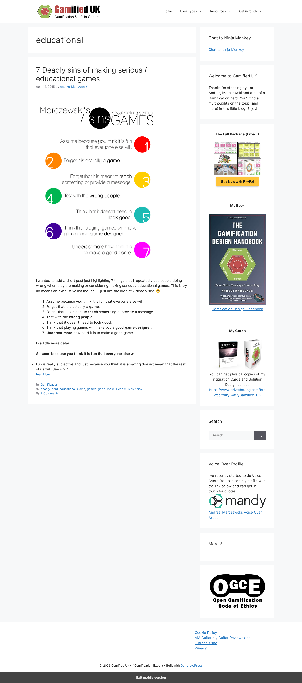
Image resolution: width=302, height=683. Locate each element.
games (91, 389)
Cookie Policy (206, 633)
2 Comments (50, 393)
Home (167, 11)
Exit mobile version (151, 677)
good (101, 389)
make (111, 389)
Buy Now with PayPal (237, 181)
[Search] (260, 435)
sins (131, 389)
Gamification (49, 384)
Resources (218, 11)
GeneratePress (192, 665)
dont (55, 389)
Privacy (201, 648)
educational (67, 389)
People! (121, 389)
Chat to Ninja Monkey (226, 50)
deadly (45, 389)
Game (81, 389)
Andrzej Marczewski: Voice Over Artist (235, 515)
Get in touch (248, 11)
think (138, 389)
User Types (188, 11)
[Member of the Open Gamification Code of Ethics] (237, 607)
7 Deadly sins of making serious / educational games (91, 74)
